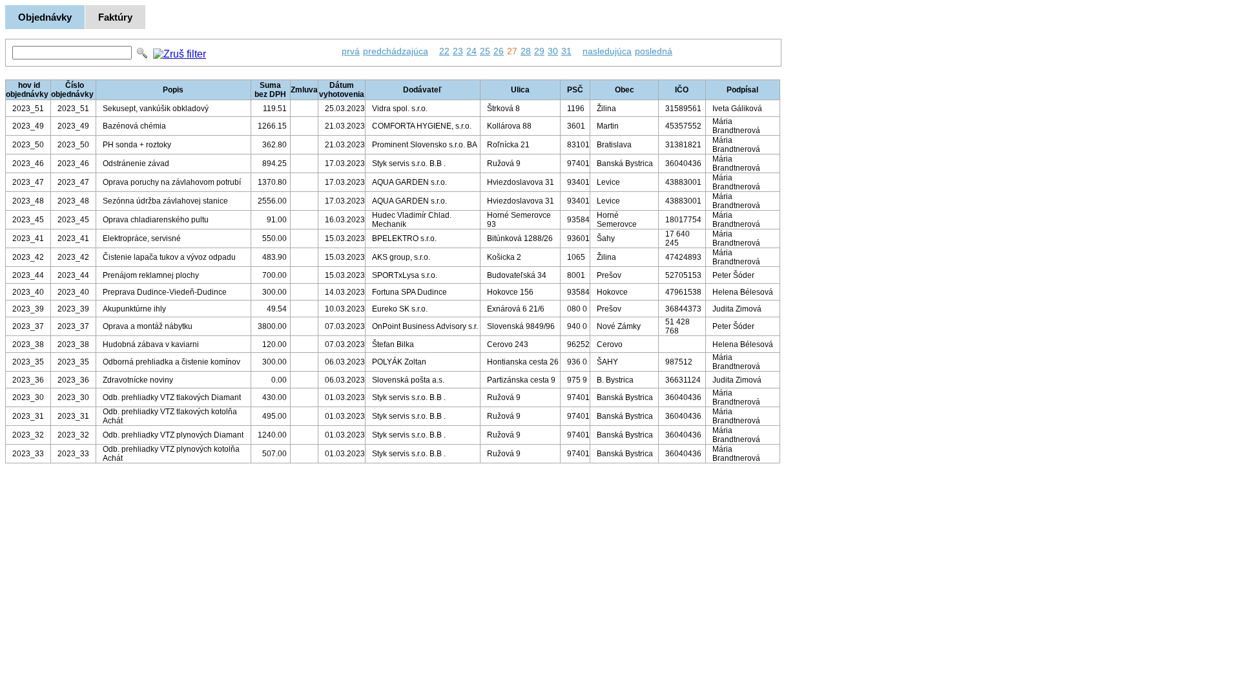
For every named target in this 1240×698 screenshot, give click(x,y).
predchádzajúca (395, 51)
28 (526, 51)
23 (458, 51)
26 (498, 51)
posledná (653, 51)
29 (539, 51)
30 (553, 51)
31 (566, 51)
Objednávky (45, 17)
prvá (351, 51)
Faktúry (115, 17)
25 (485, 51)
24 (471, 51)
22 (444, 51)
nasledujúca (607, 51)
